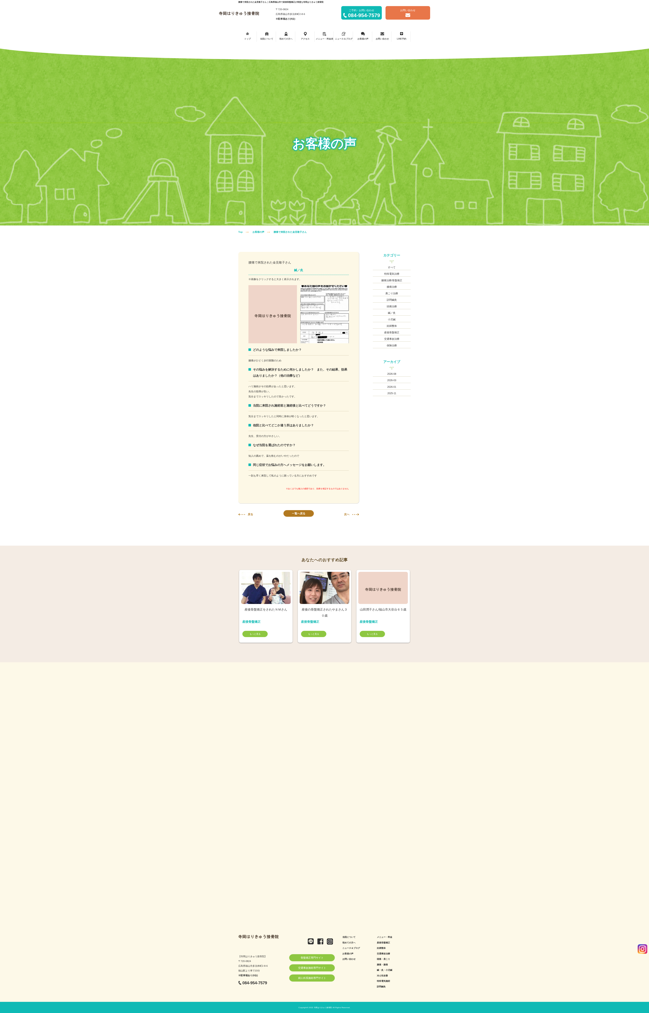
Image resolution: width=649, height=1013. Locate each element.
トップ (247, 39)
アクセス (305, 39)
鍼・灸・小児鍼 (384, 970)
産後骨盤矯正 (391, 332)
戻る (250, 514)
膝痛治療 (392, 286)
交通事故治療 (391, 338)
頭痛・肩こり (383, 959)
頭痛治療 (392, 306)
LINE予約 (401, 39)
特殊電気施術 (383, 981)
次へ (347, 514)
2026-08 (391, 373)
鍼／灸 (391, 312)
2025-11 (391, 393)
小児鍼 (391, 319)
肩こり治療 (391, 293)
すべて (391, 267)
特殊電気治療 (391, 273)
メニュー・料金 (384, 937)
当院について (266, 39)
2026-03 (391, 380)
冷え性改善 (382, 975)
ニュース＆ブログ (344, 39)
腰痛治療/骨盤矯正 (391, 280)
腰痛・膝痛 (382, 964)
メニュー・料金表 (324, 39)
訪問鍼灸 (392, 299)
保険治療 (392, 345)
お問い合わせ (382, 39)
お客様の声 (362, 39)
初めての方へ (286, 39)
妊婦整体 (392, 325)
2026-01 (391, 386)
